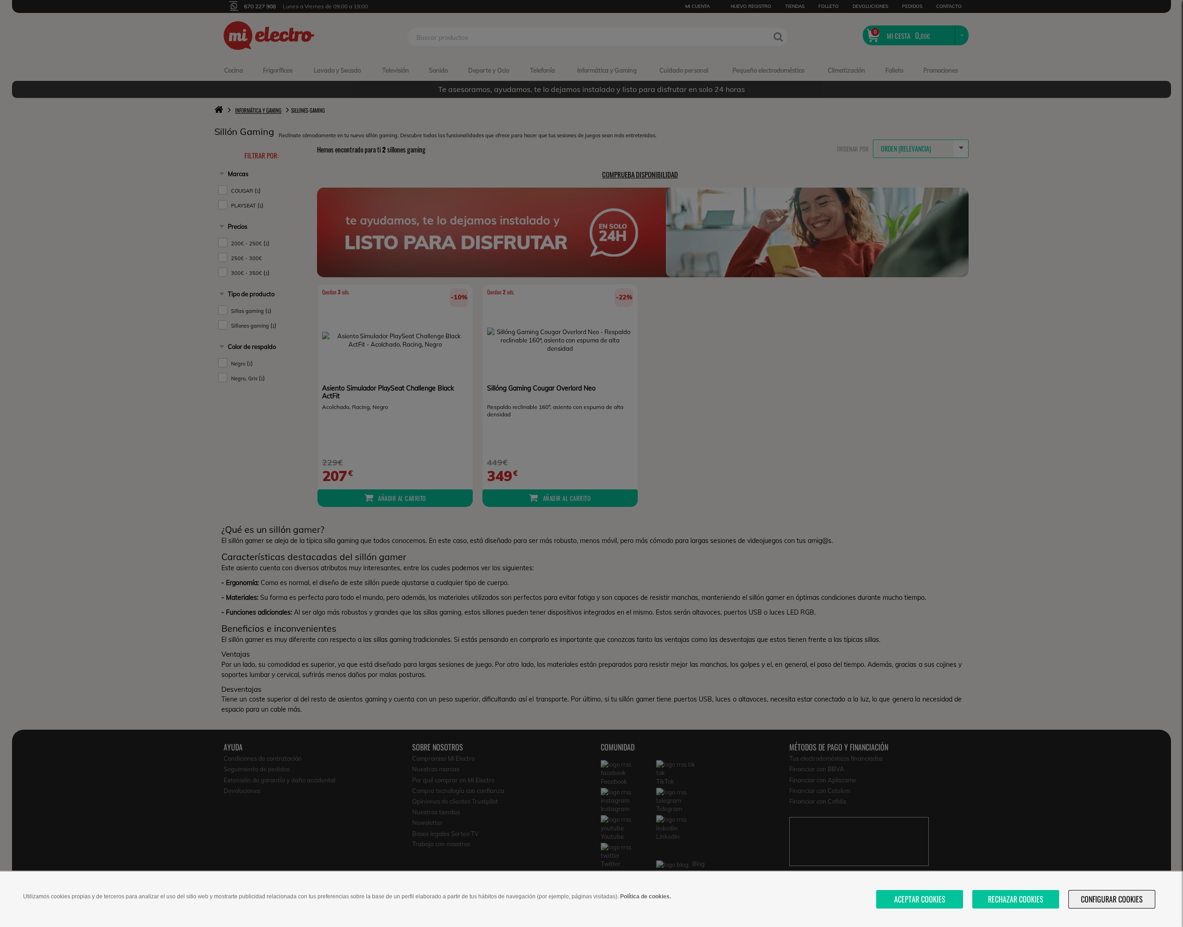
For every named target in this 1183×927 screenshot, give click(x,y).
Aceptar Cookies (919, 899)
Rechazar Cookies (1015, 899)
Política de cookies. (645, 896)
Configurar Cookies (1112, 899)
